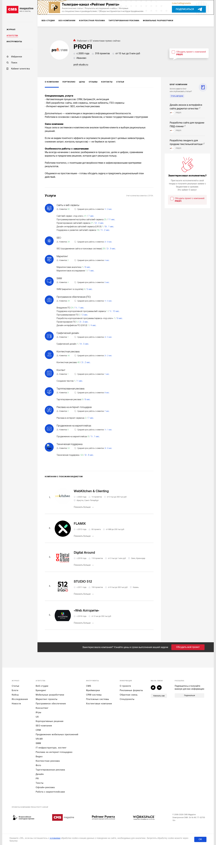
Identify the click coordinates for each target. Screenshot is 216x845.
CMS (88, 686)
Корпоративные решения (49, 721)
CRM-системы (94, 695)
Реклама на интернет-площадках (54, 752)
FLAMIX (80, 523)
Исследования (20, 699)
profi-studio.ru (80, 64)
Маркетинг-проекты (46, 699)
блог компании (178, 85)
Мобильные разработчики (50, 695)
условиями (55, 838)
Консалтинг (42, 708)
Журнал (11, 30)
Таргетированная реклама (50, 770)
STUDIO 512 (83, 581)
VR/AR (39, 739)
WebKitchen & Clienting (91, 491)
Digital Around (84, 552)
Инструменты (14, 42)
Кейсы (15, 695)
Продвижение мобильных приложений (57, 734)
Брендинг (41, 690)
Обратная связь (129, 695)
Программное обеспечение (51, 703)
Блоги (15, 690)
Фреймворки (93, 690)
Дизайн (40, 774)
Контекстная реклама (48, 761)
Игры (38, 712)
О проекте (125, 686)
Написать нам (159, 696)
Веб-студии (42, 686)
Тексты (39, 783)
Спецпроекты (127, 699)
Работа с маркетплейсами (50, 792)
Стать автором (177, 96)
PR (37, 778)
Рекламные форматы (131, 690)
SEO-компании (44, 725)
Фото (38, 765)
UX (37, 717)
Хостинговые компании (99, 703)
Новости (16, 703)
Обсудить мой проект (188, 647)
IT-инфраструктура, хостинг (51, 748)
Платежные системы (97, 699)
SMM (38, 743)
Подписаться (189, 695)
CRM (38, 730)
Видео (39, 756)
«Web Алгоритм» (86, 610)
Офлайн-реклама (45, 787)
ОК (200, 839)
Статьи (15, 686)
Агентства (12, 36)
